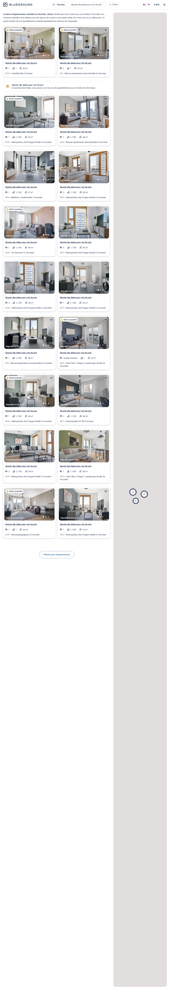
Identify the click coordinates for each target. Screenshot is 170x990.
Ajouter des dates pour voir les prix (21, 63)
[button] (133, 492)
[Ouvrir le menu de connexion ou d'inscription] (164, 4)
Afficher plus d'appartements (56, 554)
